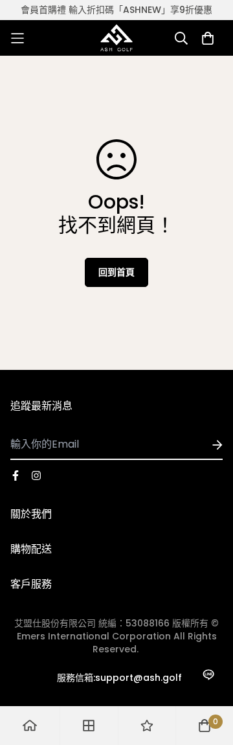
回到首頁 (116, 272)
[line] (208, 674)
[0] (204, 725)
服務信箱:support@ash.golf (119, 677)
